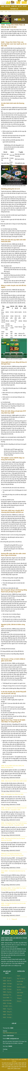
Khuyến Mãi (20, 981)
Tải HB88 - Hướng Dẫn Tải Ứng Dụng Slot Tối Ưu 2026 (8, 1006)
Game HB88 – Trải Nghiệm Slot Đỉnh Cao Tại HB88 (8, 997)
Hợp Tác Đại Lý (21, 978)
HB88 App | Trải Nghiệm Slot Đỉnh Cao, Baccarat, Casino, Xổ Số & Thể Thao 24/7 (8, 994)
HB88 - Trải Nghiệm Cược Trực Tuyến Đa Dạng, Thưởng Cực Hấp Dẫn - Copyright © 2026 (8, 989)
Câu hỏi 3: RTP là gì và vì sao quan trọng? (13, 707)
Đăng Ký (19, 1001)
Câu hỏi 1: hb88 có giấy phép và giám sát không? (12, 700)
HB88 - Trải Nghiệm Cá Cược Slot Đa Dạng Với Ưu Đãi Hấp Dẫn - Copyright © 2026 (8, 986)
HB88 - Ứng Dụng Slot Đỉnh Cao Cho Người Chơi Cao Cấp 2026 (8, 992)
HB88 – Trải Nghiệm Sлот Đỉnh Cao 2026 (12, 794)
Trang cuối (14, 919)
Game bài (19, 995)
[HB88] (8, 2)
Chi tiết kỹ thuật (6, 402)
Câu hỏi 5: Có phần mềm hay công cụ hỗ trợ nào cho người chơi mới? (13, 713)
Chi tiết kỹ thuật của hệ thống (9, 229)
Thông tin (19, 998)
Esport (18, 975)
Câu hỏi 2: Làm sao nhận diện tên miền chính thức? (13, 704)
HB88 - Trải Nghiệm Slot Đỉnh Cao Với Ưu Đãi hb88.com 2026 (8, 1003)
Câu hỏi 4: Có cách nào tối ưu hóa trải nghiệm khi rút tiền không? (13, 709)
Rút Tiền (19, 989)
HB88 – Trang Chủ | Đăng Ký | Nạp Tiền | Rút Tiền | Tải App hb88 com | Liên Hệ (8, 1009)
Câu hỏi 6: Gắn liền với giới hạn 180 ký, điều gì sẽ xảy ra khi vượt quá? (13, 717)
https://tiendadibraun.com (10, 1032)
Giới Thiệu (19, 984)
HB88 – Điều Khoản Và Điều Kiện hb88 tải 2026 (14, 781)
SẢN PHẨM (20, 992)
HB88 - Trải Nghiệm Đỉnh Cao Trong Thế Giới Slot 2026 (8, 1017)
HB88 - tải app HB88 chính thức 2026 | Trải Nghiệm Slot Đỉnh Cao (8, 978)
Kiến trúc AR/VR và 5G (8, 499)
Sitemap (14, 1061)
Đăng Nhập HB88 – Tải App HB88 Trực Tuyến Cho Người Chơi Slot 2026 (8, 1000)
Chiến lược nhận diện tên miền (10, 588)
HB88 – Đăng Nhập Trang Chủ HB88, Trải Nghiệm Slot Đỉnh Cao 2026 (8, 1011)
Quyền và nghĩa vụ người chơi (22, 987)
